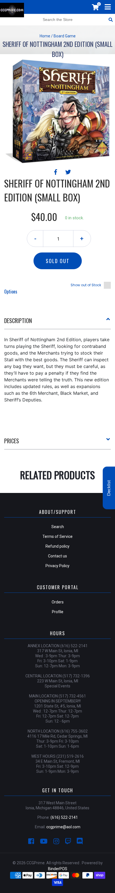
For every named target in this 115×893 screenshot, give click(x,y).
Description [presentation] (18, 320)
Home (45, 36)
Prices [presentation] (11, 441)
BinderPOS (57, 868)
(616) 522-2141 (64, 817)
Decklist (109, 488)
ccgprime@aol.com (63, 827)
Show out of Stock (86, 285)
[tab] (57, 322)
